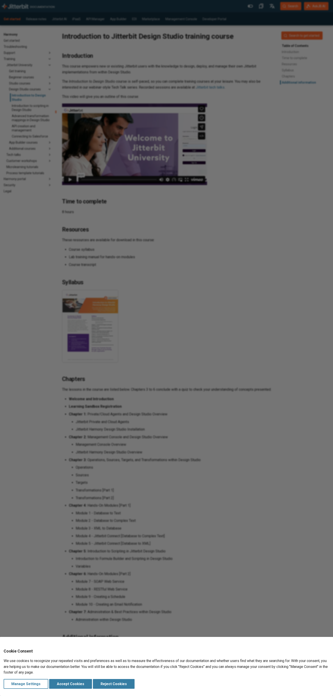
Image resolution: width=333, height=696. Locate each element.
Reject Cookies (114, 684)
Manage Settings (26, 684)
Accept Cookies (70, 684)
